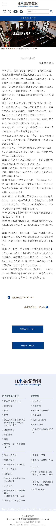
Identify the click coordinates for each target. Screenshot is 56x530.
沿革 (6, 415)
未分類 (32, 18)
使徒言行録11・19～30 (35, 307)
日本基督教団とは (10, 395)
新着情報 (35, 395)
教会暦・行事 (39, 455)
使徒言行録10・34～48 (23, 297)
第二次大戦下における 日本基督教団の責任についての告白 (14, 422)
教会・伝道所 (10, 455)
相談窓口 (8, 474)
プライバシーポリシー (14, 500)
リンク (36, 467)
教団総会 (8, 434)
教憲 (6, 410)
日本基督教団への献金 (14, 464)
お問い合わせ (39, 489)
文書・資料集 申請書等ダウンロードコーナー (43, 474)
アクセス (8, 486)
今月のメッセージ (41, 410)
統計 (6, 439)
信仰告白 (8, 406)
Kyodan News (39, 420)
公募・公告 (38, 424)
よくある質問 (10, 469)
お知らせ (37, 401)
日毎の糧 (24, 18)
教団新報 (37, 406)
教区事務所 (9, 460)
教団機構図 (9, 430)
